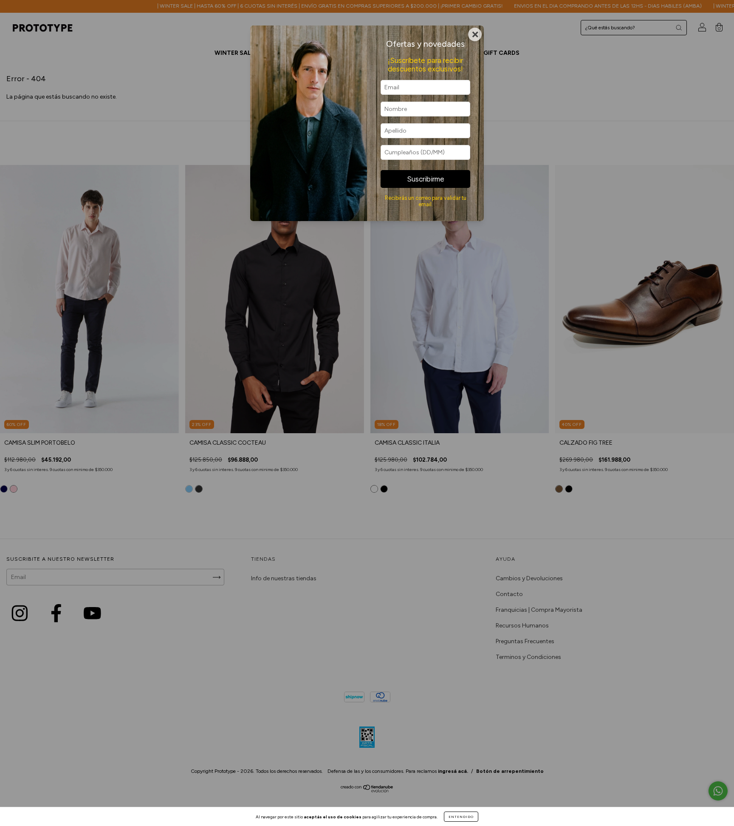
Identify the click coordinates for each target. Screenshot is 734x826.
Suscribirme (425, 179)
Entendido (461, 817)
